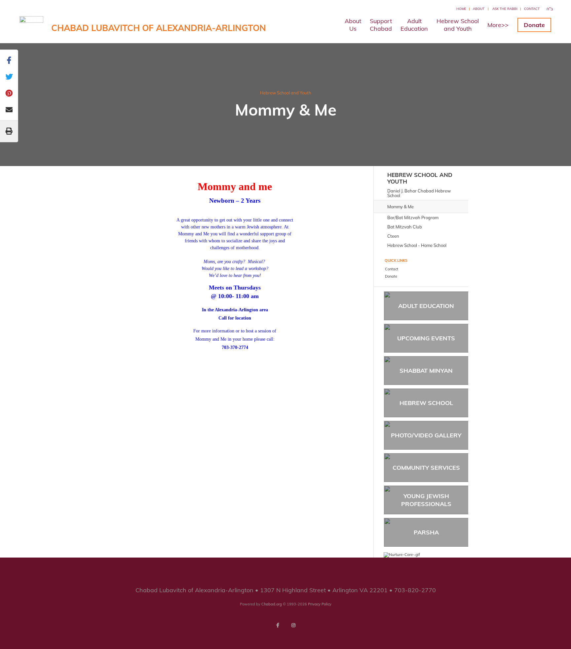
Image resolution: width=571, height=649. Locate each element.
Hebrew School (426, 403)
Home (461, 9)
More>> (498, 25)
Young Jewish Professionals (426, 499)
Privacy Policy (319, 604)
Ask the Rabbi (504, 9)
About (478, 9)
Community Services (426, 467)
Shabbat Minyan (426, 370)
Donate (534, 25)
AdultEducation (414, 24)
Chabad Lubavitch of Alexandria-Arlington (158, 27)
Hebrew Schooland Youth (458, 24)
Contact (532, 9)
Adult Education (426, 306)
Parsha (426, 532)
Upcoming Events (426, 338)
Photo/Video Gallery (426, 435)
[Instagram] (293, 625)
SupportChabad (381, 24)
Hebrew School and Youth (285, 92)
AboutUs (353, 24)
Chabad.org (271, 604)
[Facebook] (277, 625)
